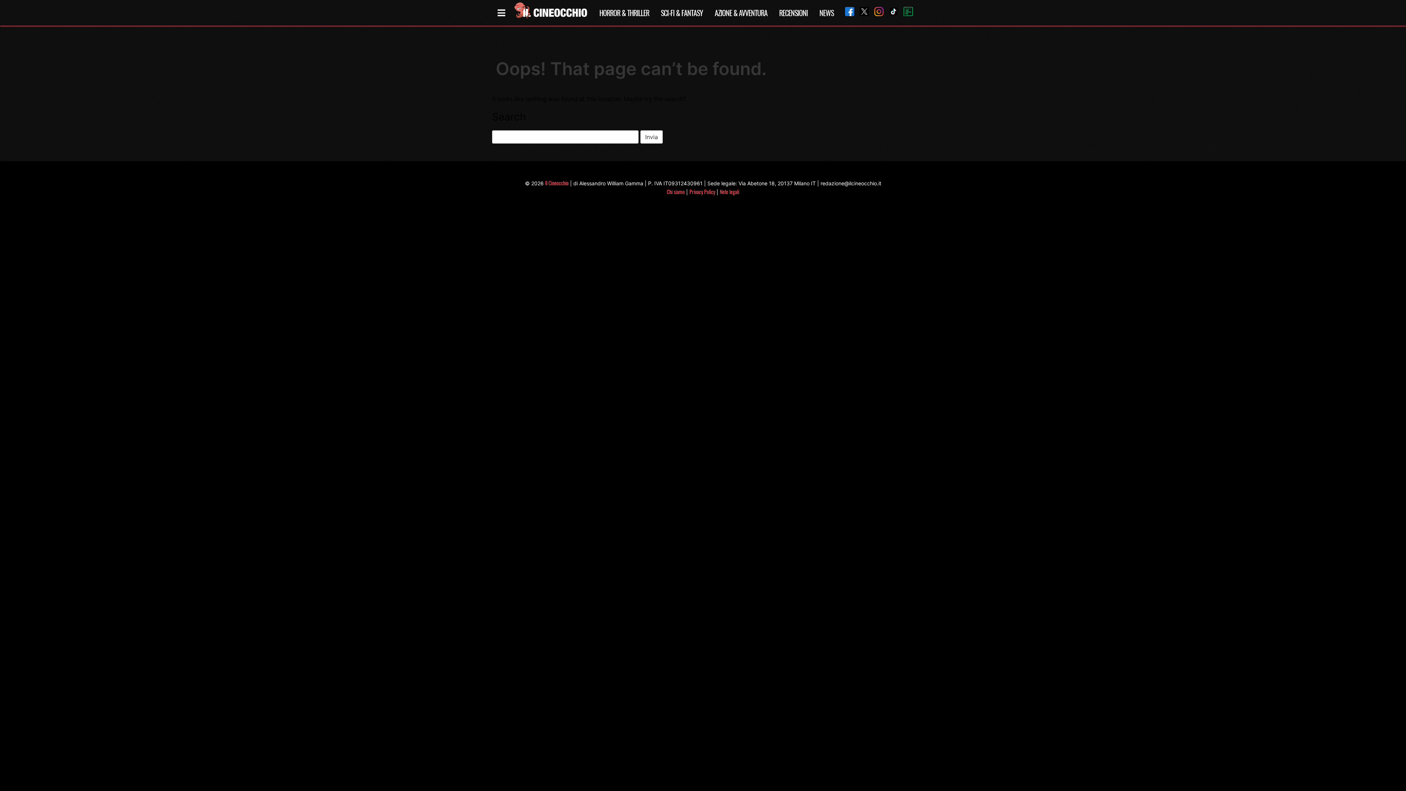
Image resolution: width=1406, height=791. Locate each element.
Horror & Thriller (624, 12)
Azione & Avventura (741, 12)
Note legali (729, 192)
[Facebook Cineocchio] (847, 12)
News (826, 12)
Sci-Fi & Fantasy (682, 12)
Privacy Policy (702, 192)
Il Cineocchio (557, 183)
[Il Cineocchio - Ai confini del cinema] (550, 13)
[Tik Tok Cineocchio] (891, 12)
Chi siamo (676, 192)
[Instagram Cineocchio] (876, 12)
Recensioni (793, 12)
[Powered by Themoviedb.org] (905, 13)
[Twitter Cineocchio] (861, 12)
